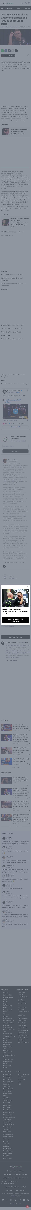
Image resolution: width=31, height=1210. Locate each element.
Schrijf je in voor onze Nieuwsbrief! (15, 620)
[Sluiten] (27, 587)
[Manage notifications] (27, 1206)
